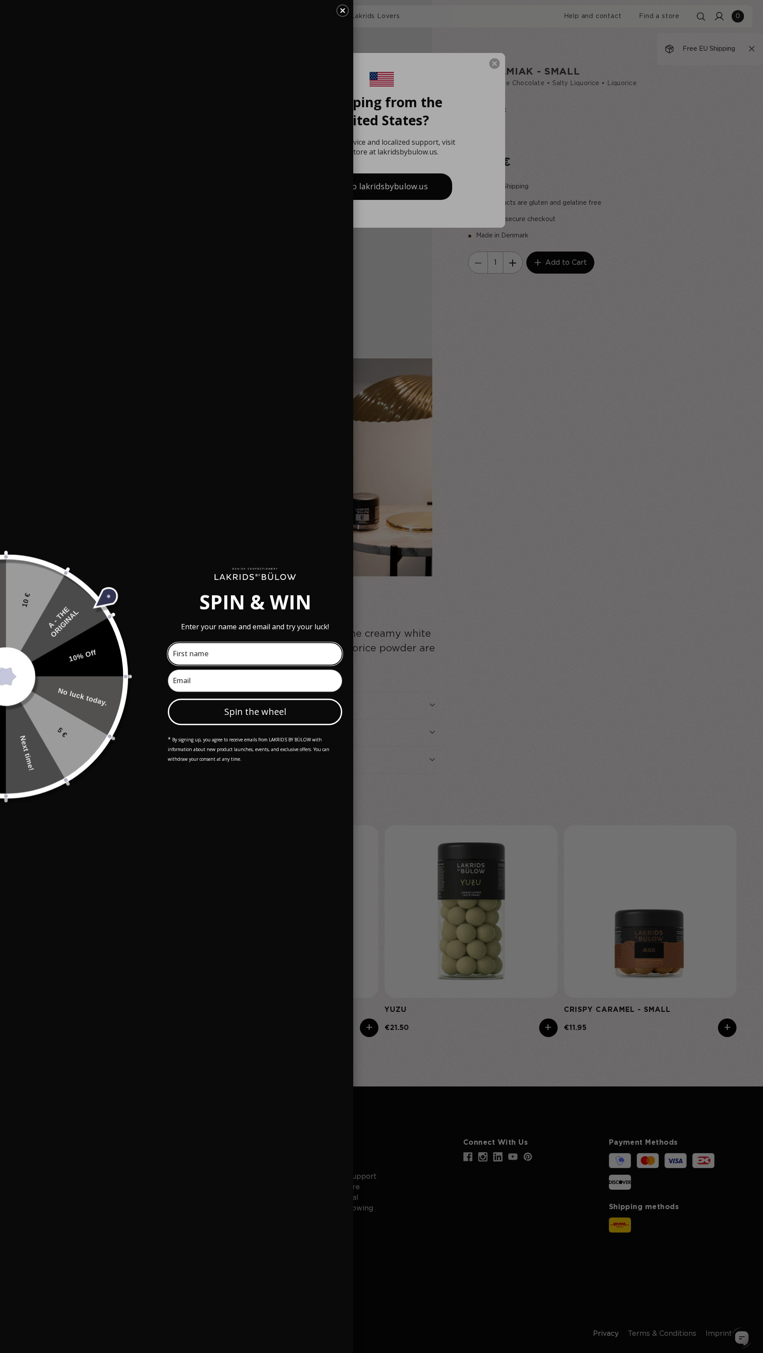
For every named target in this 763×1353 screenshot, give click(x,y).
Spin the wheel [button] (255, 712)
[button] (342, 10)
